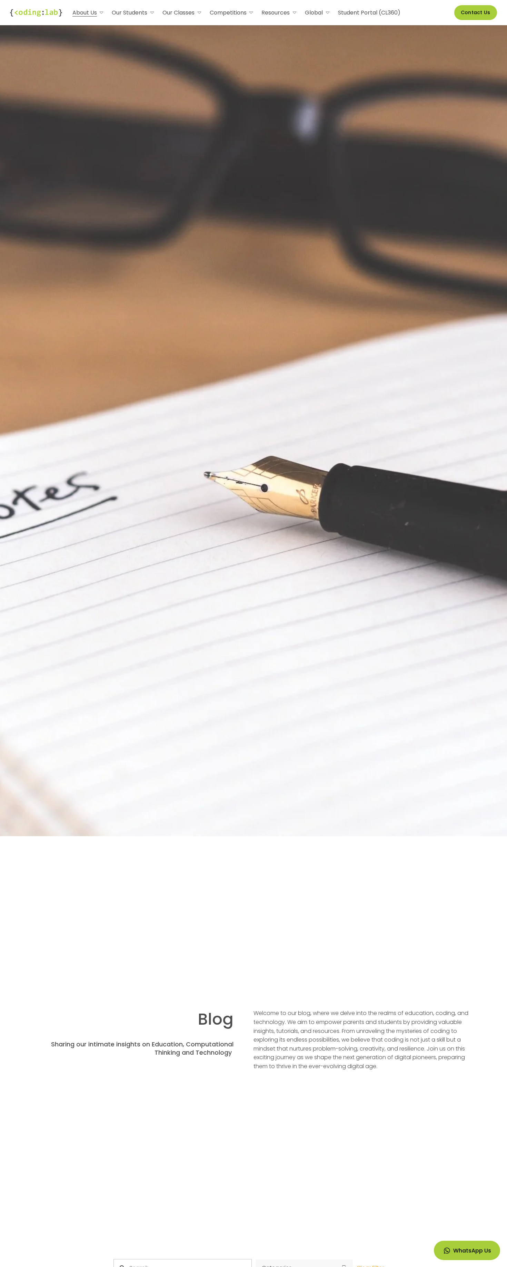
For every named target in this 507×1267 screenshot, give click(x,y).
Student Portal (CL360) (369, 13)
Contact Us (475, 12)
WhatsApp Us (472, 1251)
